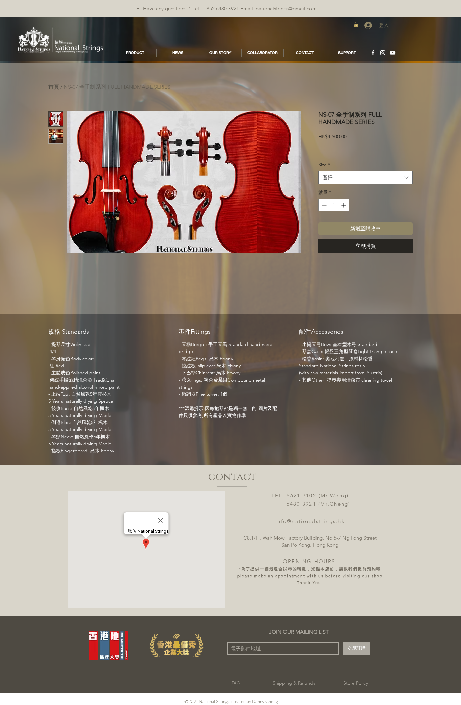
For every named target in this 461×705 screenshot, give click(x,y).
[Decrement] (323, 205)
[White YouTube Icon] (392, 52)
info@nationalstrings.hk (310, 521)
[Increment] (344, 205)
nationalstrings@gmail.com (286, 8)
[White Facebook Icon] (373, 52)
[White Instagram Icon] (382, 52)
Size (324, 165)
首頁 (53, 87)
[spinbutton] (334, 205)
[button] (356, 24)
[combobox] (365, 177)
